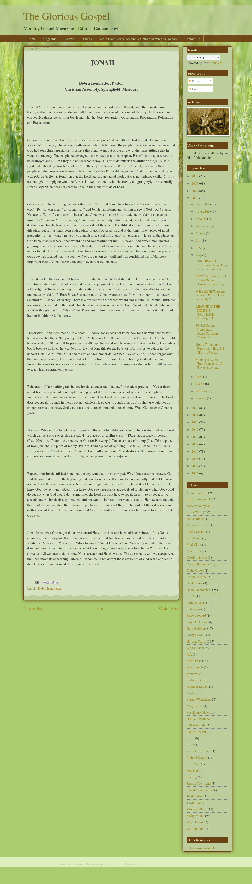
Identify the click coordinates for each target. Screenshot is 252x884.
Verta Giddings (197, 809)
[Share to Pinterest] (57, 582)
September (203, 226)
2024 (195, 191)
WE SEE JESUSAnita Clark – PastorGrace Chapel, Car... (210, 295)
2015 (195, 458)
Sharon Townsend (199, 783)
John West (194, 673)
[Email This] (44, 582)
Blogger (147, 864)
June (199, 248)
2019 (195, 429)
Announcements (198, 525)
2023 (195, 198)
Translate (216, 62)
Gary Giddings (196, 628)
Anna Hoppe (195, 518)
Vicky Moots (195, 815)
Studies (86, 38)
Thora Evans (195, 803)
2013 (195, 473)
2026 (195, 176)
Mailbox (192, 693)
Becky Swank (196, 531)
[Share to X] (51, 582)
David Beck (194, 583)
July (198, 240)
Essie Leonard (196, 615)
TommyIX (116, 864)
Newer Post (34, 608)
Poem (190, 738)
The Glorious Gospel (66, 16)
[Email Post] (37, 582)
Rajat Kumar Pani (199, 751)
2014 (195, 466)
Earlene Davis (196, 602)
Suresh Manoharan (199, 790)
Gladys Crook (196, 635)
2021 (195, 415)
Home (31, 38)
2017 (195, 444)
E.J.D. (191, 596)
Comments (199, 89)
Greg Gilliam (195, 648)
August (200, 233)
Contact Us (192, 38)
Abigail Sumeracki (199, 499)
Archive (68, 38)
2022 (195, 407)
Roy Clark (193, 764)
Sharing (192, 777)
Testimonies (195, 796)
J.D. (189, 654)
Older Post (169, 608)
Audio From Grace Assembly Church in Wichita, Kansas (138, 38)
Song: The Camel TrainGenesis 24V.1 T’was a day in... (209, 363)
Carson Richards (198, 564)
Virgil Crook (195, 822)
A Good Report (197, 493)
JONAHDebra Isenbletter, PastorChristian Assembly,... (206, 331)
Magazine (49, 38)
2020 (195, 422)
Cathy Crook (195, 570)
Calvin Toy (194, 551)
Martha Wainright (198, 699)
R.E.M (191, 744)
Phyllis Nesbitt (196, 732)
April (199, 376)
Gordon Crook (196, 641)
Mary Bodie (195, 706)
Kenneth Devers (197, 686)
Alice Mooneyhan (199, 506)
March (200, 384)
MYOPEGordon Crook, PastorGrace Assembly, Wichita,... (211, 280)
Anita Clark (194, 512)
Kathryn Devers (197, 680)
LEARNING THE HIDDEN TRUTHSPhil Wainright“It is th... (209, 312)
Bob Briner (194, 538)
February (201, 391)
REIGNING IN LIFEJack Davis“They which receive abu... (211, 265)
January (201, 398)
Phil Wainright (196, 725)
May (198, 255)
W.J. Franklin (196, 828)
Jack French (195, 667)
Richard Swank (197, 757)
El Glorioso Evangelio (202, 848)
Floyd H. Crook (197, 622)
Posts (195, 81)
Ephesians (193, 609)
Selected (192, 770)
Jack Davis (194, 660)
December (202, 204)
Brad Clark (194, 544)
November (202, 211)
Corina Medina (197, 576)
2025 (195, 183)
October (201, 218)
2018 (195, 437)
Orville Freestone (198, 719)
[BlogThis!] (47, 582)
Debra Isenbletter (49, 588)
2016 (195, 451)
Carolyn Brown (197, 557)
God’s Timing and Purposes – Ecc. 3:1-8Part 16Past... (210, 348)
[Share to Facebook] (54, 582)
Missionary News (198, 712)
